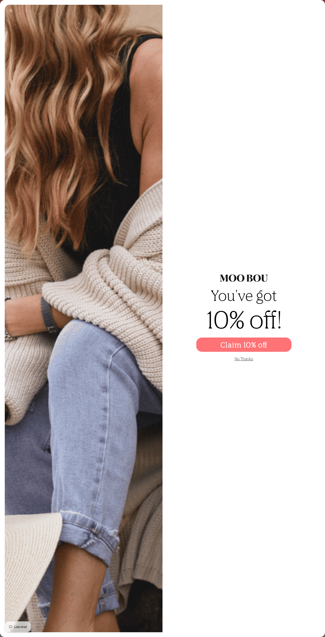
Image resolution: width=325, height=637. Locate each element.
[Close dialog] (10, 10)
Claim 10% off (244, 344)
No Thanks (244, 359)
